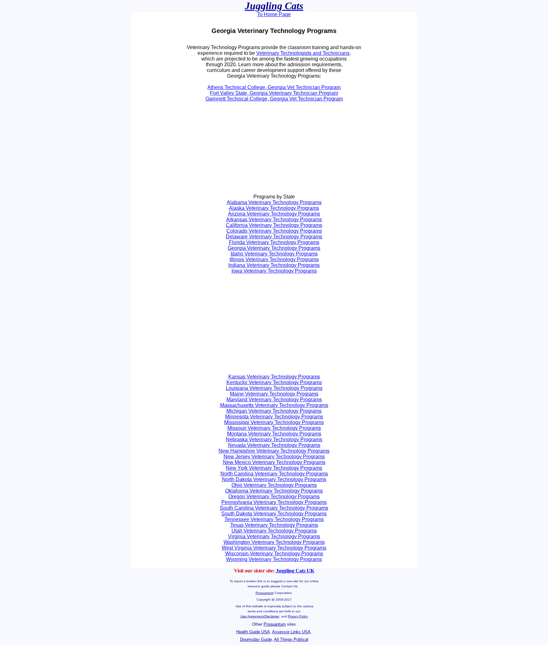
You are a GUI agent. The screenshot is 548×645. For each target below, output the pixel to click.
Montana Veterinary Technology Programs (274, 433)
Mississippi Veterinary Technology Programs (274, 422)
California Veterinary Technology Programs (274, 225)
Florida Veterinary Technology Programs (274, 242)
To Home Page (274, 14)
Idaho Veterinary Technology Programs (274, 253)
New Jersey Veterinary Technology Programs (274, 456)
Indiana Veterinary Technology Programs (274, 265)
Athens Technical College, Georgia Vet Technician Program (274, 87)
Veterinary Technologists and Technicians (302, 53)
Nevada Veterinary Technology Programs (274, 445)
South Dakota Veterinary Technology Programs (274, 513)
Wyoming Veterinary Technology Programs (274, 559)
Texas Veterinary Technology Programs (274, 525)
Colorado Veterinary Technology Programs (274, 231)
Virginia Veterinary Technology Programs (274, 536)
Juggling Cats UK (295, 570)
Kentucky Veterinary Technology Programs (274, 382)
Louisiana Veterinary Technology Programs (274, 388)
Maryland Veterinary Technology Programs (274, 399)
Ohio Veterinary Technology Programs (274, 485)
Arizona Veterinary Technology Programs (274, 213)
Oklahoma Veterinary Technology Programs (274, 490)
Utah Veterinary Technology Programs (274, 530)
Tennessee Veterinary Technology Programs (274, 519)
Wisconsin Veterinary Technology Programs (274, 553)
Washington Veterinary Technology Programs (274, 542)
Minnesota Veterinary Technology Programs (274, 416)
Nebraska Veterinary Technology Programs (274, 439)
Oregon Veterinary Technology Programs (274, 496)
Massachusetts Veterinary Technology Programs (274, 405)
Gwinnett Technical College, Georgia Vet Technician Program (274, 98)
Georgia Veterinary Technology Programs (274, 248)
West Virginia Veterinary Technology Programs (274, 548)
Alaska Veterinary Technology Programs (274, 208)
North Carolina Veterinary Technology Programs (274, 473)
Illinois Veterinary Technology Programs (274, 259)
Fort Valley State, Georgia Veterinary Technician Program (274, 93)
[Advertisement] (206, 150)
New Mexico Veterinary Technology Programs (274, 462)
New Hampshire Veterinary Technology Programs (274, 451)
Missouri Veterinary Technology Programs (274, 428)
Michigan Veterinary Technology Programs (274, 411)
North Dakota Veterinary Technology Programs (274, 479)
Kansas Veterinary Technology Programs (274, 376)
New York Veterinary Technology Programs (274, 468)
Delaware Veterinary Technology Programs (274, 236)
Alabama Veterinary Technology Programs (274, 202)
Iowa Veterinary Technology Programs (274, 271)
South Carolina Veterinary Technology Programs (274, 508)
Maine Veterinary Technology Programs (274, 394)
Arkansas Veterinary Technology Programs (274, 219)
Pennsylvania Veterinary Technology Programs (274, 502)
